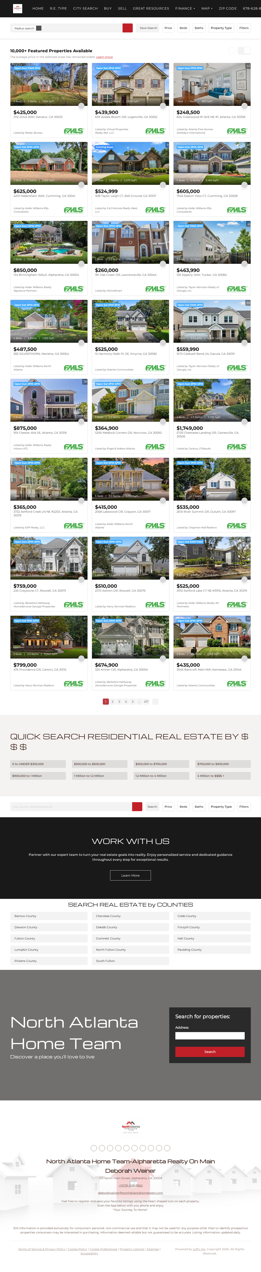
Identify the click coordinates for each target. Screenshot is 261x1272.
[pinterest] (159, 1148)
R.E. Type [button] (58, 8)
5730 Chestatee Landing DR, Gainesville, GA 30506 (208, 434)
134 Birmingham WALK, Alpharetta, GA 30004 (46, 275)
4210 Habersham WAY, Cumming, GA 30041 (44, 196)
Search (152, 806)
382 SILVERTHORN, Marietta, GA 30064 (41, 354)
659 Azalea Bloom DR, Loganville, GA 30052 (126, 117)
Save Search (148, 28)
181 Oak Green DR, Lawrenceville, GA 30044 (125, 275)
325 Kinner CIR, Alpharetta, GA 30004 (121, 669)
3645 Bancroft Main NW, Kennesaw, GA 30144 (209, 669)
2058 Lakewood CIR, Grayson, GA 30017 (122, 511)
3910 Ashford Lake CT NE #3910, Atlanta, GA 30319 (212, 590)
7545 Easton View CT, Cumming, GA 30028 (207, 196)
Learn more (104, 57)
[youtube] (135, 1148)
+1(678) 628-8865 (130, 1185)
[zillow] (118, 1148)
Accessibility (89, 1253)
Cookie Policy (77, 1249)
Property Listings (132, 1249)
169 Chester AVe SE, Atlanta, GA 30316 (40, 433)
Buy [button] (108, 8)
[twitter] (110, 1148)
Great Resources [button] (151, 8)
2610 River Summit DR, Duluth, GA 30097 (206, 511)
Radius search (24, 28)
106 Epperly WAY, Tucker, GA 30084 (202, 275)
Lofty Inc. (199, 1249)
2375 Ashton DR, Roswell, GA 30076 (120, 590)
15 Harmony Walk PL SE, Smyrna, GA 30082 (126, 354)
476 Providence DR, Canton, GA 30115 (39, 669)
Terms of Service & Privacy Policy (41, 1249)
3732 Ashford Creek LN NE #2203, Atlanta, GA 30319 (45, 513)
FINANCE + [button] (185, 8)
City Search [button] (85, 8)
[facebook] (94, 1148)
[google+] (167, 1148)
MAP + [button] (207, 8)
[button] (17, 8)
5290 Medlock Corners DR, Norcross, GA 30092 (128, 433)
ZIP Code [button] (228, 8)
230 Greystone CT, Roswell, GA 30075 (39, 590)
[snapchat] (151, 1148)
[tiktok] (143, 1148)
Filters (244, 28)
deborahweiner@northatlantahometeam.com (130, 1193)
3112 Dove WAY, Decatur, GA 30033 (38, 117)
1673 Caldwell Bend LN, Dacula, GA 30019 (206, 354)
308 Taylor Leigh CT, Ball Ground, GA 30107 (125, 196)
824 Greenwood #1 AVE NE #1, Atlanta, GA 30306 (211, 117)
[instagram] (126, 1148)
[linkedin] (102, 1148)
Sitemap (153, 1249)
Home (38, 8)
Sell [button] (122, 8)
